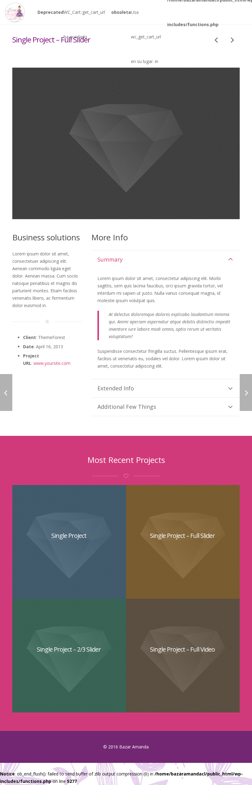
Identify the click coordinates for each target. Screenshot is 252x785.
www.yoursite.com (51, 363)
